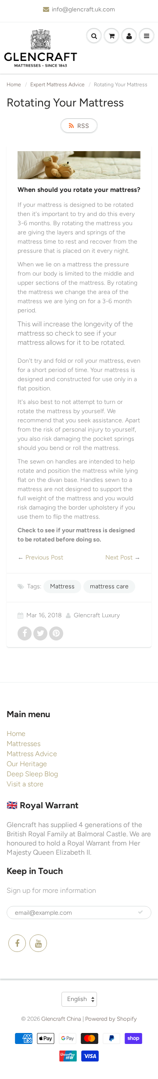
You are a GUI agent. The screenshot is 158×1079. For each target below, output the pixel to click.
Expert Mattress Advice (57, 84)
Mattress (62, 586)
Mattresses (23, 743)
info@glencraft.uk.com (83, 9)
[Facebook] (17, 943)
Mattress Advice (32, 754)
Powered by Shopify (111, 1018)
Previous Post (44, 557)
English (77, 999)
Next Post (119, 557)
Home (14, 84)
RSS (83, 126)
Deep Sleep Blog (32, 774)
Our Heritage (27, 764)
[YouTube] (38, 943)
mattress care (109, 586)
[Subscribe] (140, 912)
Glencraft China (61, 1018)
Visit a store (25, 784)
